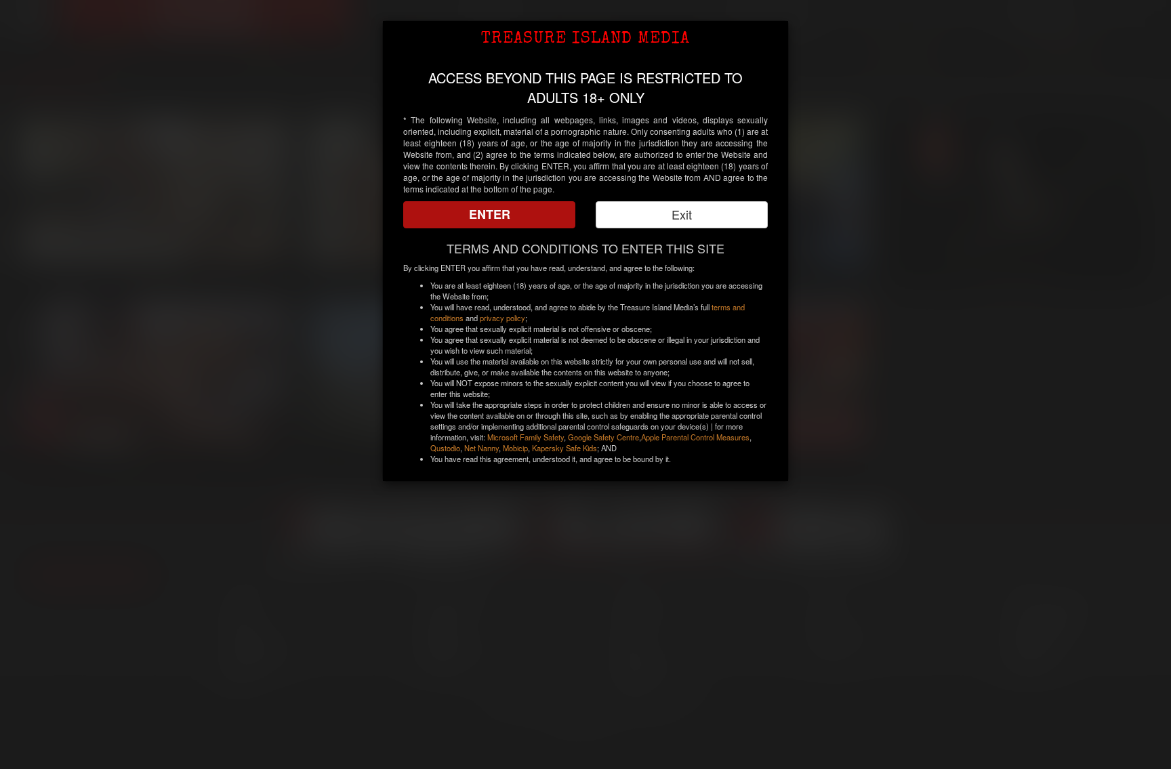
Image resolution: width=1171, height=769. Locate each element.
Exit (682, 214)
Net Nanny (481, 447)
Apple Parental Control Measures (695, 437)
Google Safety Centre (603, 437)
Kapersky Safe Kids (564, 447)
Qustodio (445, 447)
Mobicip (515, 447)
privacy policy (502, 317)
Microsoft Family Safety (525, 437)
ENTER (489, 214)
